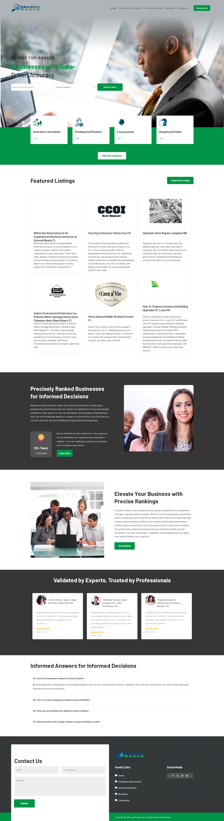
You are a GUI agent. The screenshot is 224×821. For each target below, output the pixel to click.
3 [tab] (111, 638)
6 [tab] (123, 638)
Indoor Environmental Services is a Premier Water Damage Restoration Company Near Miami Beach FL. (56, 316)
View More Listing (180, 180)
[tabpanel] (57, 616)
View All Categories (112, 155)
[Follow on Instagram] (182, 776)
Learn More (65, 453)
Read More (77, 232)
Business (170, 8)
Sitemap (167, 817)
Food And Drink (125, 131)
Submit (24, 803)
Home (113, 8)
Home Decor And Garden (47, 131)
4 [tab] (115, 638)
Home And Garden (154, 8)
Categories (182, 8)
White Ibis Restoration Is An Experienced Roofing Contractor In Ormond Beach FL (55, 236)
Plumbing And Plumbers (88, 131)
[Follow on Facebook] (173, 776)
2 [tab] (107, 638)
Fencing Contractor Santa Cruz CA (109, 233)
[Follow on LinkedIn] (187, 776)
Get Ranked (124, 545)
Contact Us (202, 8)
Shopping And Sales (170, 131)
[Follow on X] (177, 776)
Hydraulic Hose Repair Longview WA (165, 233)
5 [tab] (119, 638)
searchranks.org (138, 817)
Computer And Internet (130, 8)
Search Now (109, 87)
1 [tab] (103, 638)
